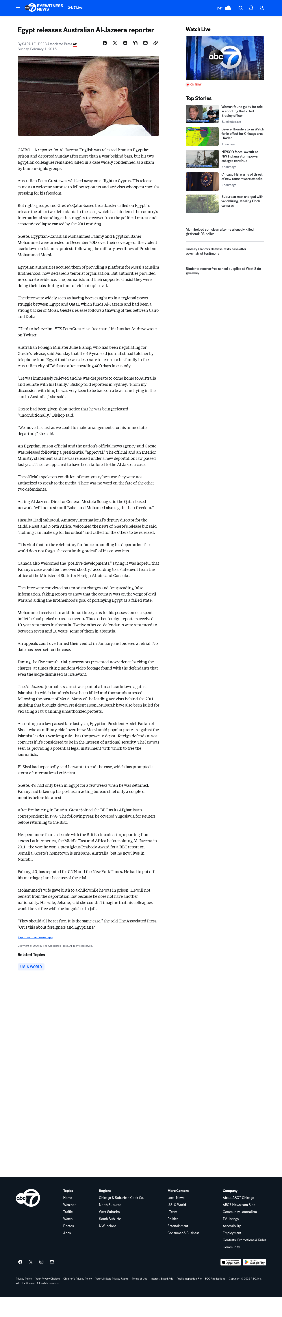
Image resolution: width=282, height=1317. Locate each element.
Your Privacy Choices (47, 1278)
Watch (67, 1219)
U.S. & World (176, 1205)
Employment (232, 1233)
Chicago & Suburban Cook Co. (121, 1198)
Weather (69, 1205)
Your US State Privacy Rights (111, 1278)
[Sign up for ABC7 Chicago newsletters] (52, 1262)
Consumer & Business (183, 1233)
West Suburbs (109, 1212)
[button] (18, 7)
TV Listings (230, 1219)
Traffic (67, 1212)
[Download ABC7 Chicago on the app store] (230, 1262)
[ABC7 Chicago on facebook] (20, 1262)
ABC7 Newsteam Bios (239, 1205)
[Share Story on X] (115, 43)
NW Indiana (107, 1226)
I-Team (172, 1212)
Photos (68, 1226)
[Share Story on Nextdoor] (135, 43)
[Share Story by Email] (145, 43)
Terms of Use (139, 1278)
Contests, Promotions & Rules (244, 1240)
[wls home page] (28, 1198)
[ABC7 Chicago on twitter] (30, 1262)
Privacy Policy (24, 1278)
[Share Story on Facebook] (105, 43)
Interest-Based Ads (162, 1278)
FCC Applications (215, 1278)
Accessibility (232, 1226)
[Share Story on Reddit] (125, 43)
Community (231, 1247)
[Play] (225, 58)
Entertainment (177, 1226)
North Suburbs (110, 1205)
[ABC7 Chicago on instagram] (41, 1262)
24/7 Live (75, 7)
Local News (175, 1198)
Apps (67, 1233)
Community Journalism (240, 1212)
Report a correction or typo (35, 937)
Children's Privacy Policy (77, 1278)
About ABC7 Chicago (238, 1198)
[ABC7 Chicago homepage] (43, 8)
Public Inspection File (189, 1278)
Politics (172, 1219)
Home (67, 1198)
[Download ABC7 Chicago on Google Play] (254, 1262)
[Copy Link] (155, 43)
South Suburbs (110, 1219)
